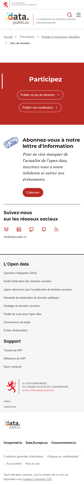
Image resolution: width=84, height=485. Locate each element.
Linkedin (18, 229)
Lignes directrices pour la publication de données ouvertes (38, 289)
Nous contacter (13, 366)
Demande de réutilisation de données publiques (31, 297)
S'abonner (33, 192)
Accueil (8, 36)
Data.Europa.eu (37, 442)
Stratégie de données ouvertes (22, 305)
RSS (56, 229)
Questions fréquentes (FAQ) (20, 273)
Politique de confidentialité (62, 456)
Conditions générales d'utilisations (24, 456)
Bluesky (6, 229)
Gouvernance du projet (17, 322)
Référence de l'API (15, 358)
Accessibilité (14, 463)
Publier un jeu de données (38, 95)
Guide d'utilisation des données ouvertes (27, 281)
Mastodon (31, 229)
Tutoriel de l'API (13, 350)
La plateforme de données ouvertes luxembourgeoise (56, 21)
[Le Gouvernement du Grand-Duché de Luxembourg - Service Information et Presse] (37, 386)
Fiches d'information (15, 330)
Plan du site (32, 463)
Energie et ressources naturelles (61, 36)
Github (44, 229)
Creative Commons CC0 (37, 479)
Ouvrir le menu (78, 14)
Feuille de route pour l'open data (22, 314)
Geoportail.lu (13, 442)
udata (7, 401)
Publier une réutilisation (37, 107)
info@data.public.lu (15, 236)
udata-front (10, 406)
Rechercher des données (69, 14)
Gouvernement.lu (63, 442)
